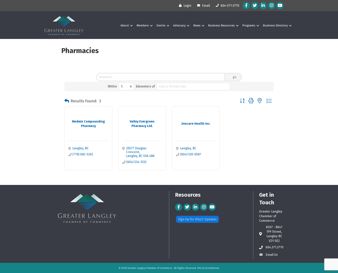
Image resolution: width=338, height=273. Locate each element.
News (196, 25)
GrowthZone (212, 268)
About (124, 25)
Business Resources (221, 25)
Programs (248, 25)
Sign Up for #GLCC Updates (197, 219)
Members (143, 25)
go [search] (234, 77)
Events (160, 25)
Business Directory (275, 25)
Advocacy (179, 25)
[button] (66, 101)
